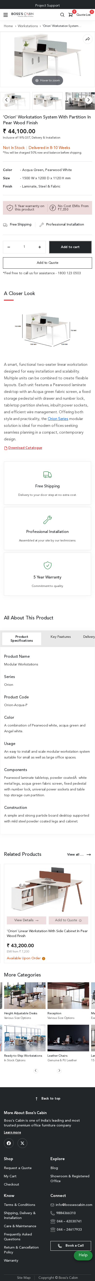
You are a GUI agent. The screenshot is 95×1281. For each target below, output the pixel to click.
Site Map (24, 1278)
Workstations (28, 26)
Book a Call (74, 1245)
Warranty (11, 1260)
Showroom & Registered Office (69, 1179)
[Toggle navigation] (5, 14)
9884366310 (66, 1213)
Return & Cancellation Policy (21, 1250)
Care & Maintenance (20, 1226)
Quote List (84, 13)
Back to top (50, 1098)
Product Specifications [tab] (21, 638)
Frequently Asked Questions (18, 1237)
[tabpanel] (47, 739)
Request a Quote (18, 1168)
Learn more (12, 1132)
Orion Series (58, 419)
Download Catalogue (25, 448)
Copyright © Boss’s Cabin (58, 1278)
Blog (54, 1168)
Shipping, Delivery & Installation (20, 1215)
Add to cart (70, 247)
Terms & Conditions (19, 1205)
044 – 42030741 (69, 1221)
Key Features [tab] (60, 637)
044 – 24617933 (69, 1229)
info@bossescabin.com (73, 1205)
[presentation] (6, 100)
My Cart (10, 1176)
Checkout (11, 1184)
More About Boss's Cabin (25, 1113)
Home (8, 26)
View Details (24, 920)
